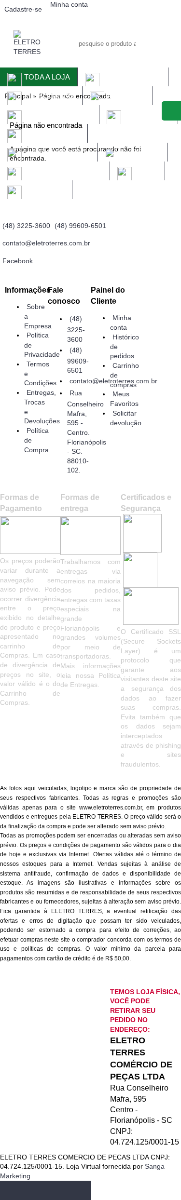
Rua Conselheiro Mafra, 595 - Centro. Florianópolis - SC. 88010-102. (86, 431)
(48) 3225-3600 (76, 329)
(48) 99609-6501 (78, 360)
